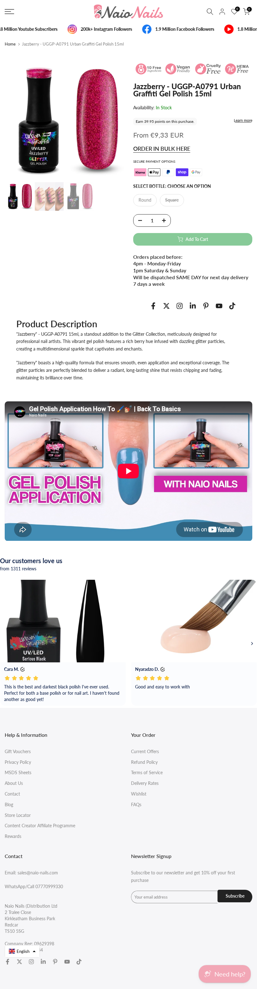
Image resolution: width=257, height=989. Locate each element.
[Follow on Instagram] (179, 305)
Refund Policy (144, 762)
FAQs (136, 804)
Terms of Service (147, 772)
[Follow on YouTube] (219, 305)
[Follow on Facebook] (153, 305)
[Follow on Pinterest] (205, 305)
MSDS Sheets (18, 772)
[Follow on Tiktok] (232, 305)
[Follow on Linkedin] (192, 305)
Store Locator (18, 815)
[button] (22, 951)
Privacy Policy (18, 762)
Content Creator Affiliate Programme (40, 825)
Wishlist (138, 793)
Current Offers (145, 751)
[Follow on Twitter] (166, 305)
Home (10, 44)
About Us (14, 783)
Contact (12, 793)
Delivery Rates (145, 783)
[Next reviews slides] (252, 644)
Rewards (13, 836)
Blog (9, 804)
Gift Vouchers (18, 751)
